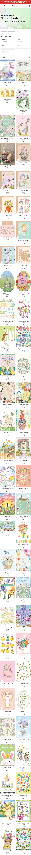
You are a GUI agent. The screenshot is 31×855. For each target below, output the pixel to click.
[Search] (4, 5)
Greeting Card (11, 31)
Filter (4, 57)
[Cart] (29, 5)
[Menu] (1, 6)
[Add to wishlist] (2, 79)
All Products (4, 31)
